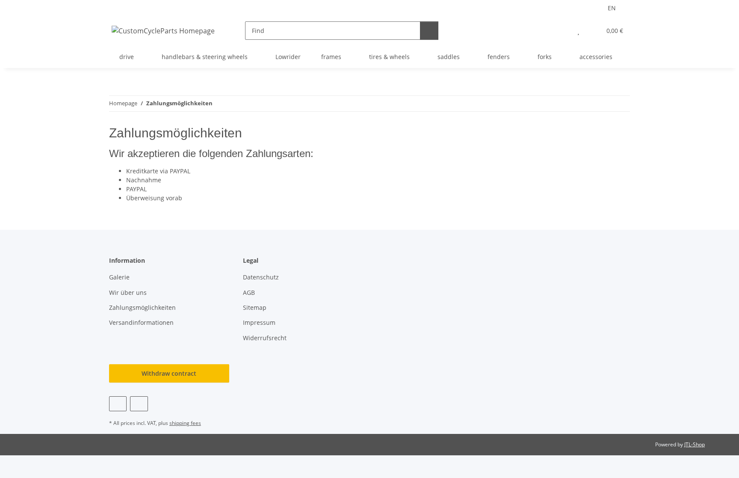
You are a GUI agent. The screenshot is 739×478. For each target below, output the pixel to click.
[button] (561, 30)
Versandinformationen (141, 322)
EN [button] (612, 8)
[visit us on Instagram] (139, 403)
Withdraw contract (169, 373)
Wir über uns (128, 292)
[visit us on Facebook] (118, 403)
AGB (249, 292)
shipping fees (185, 423)
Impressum (259, 322)
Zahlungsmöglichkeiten (142, 307)
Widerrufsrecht (265, 338)
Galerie (119, 277)
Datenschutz (261, 277)
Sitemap (254, 307)
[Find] (429, 30)
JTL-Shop (694, 444)
